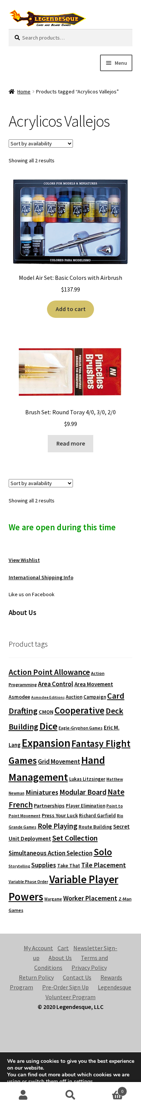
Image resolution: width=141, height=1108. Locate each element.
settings (83, 1081)
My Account (38, 948)
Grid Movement (59, 762)
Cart (63, 948)
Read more (70, 443)
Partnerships (49, 805)
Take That (68, 865)
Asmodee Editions (48, 697)
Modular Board (82, 792)
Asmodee (19, 697)
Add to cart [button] (71, 309)
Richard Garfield (97, 815)
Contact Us (77, 977)
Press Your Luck (60, 815)
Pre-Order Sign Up (65, 987)
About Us (60, 957)
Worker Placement (90, 898)
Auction (74, 697)
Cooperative (80, 710)
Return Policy (36, 977)
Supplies (43, 865)
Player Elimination (85, 806)
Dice (48, 726)
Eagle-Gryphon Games (81, 728)
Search (70, 1095)
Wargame (53, 899)
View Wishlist (24, 560)
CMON (46, 711)
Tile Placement (103, 865)
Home (23, 91)
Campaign (94, 697)
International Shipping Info (41, 577)
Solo (103, 852)
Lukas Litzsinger (87, 779)
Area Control (55, 684)
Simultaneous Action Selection (50, 853)
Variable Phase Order (28, 881)
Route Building (95, 827)
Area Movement (93, 684)
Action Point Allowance (49, 672)
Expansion (46, 743)
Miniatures (42, 792)
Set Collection (75, 838)
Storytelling (19, 866)
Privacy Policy (89, 967)
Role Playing (57, 825)
